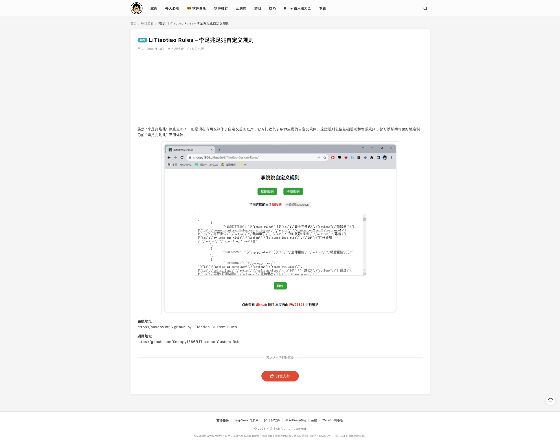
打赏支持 (283, 376)
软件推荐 (221, 8)
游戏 (257, 8)
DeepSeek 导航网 (246, 420)
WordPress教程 (295, 420)
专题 (322, 8)
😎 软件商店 (196, 8)
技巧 (272, 8)
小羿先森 (178, 49)
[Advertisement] (280, 91)
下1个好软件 (271, 420)
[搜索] (425, 8)
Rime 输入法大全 (297, 8)
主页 (154, 8)
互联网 (241, 8)
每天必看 (172, 8)
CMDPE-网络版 (332, 420)
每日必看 (147, 23)
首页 (133, 23)
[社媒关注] (550, 400)
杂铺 (314, 420)
